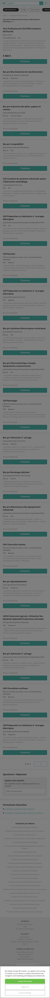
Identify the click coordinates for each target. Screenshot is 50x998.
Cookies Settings (25, 993)
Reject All (25, 987)
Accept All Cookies (25, 981)
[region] (25, 982)
